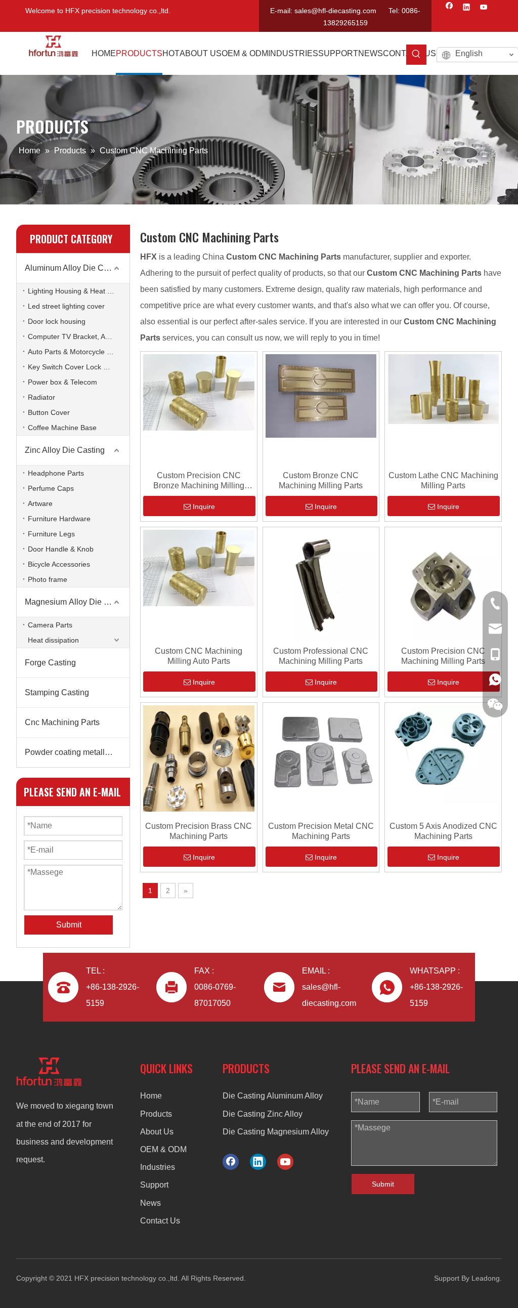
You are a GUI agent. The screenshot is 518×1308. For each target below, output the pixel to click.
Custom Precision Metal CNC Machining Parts (321, 831)
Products (156, 1114)
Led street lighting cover (66, 306)
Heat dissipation (53, 640)
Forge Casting (50, 662)
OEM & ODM (163, 1149)
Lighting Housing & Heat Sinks (76, 291)
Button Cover (49, 412)
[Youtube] (484, 8)
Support (154, 1184)
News (150, 1203)
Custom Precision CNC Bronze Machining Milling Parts (198, 481)
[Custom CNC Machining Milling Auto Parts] (198, 567)
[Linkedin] (466, 8)
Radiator (41, 397)
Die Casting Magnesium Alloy (276, 1131)
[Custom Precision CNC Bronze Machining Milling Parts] (198, 392)
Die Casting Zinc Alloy (263, 1114)
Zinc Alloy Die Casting (65, 450)
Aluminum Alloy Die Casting (75, 268)
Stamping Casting (57, 692)
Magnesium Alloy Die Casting (77, 602)
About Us (157, 1131)
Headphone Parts (56, 473)
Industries (157, 1167)
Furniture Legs (51, 534)
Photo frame (47, 579)
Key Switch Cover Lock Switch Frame (79, 367)
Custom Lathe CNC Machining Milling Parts (443, 480)
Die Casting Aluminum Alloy (273, 1095)
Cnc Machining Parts (62, 722)
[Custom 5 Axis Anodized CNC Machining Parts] (443, 754)
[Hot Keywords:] (416, 55)
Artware (40, 503)
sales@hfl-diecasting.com (335, 11)
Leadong (485, 1278)
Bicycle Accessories (59, 564)
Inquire (204, 506)
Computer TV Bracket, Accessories (79, 336)
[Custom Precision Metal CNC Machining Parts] (321, 748)
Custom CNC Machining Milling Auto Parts (198, 656)
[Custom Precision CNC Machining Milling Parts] (443, 583)
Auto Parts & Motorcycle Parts (75, 352)
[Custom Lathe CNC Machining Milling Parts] (443, 389)
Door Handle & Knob (61, 549)
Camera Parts (50, 625)
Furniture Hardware (59, 519)
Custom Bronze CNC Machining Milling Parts (321, 480)
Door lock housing (56, 321)
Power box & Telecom (62, 382)
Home (151, 1095)
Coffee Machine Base (62, 428)
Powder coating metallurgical (77, 752)
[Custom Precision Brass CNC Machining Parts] (198, 757)
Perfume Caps (51, 488)
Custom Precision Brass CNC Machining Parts (198, 831)
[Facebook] (449, 8)
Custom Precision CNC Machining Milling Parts (443, 656)
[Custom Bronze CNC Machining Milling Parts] (321, 395)
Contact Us (160, 1220)
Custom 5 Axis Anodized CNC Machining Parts (443, 831)
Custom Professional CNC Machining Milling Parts (320, 656)
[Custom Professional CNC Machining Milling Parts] (321, 584)
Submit (383, 1184)
